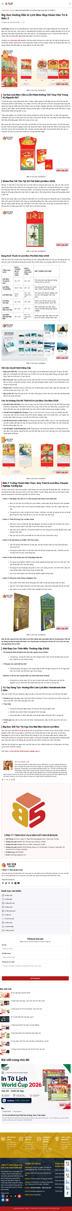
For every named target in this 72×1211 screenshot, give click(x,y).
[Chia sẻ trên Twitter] (7, 780)
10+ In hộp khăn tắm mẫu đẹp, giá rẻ (22, 1017)
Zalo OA (68, 1189)
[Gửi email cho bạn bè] (9, 780)
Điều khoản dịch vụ (61, 1184)
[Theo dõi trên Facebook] (3, 883)
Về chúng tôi (59, 1187)
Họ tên (4, 945)
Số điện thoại (6, 953)
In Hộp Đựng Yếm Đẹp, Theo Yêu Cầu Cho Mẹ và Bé (28, 1001)
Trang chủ (4, 10)
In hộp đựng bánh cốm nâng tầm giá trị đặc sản (26, 1033)
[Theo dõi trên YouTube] (18, 883)
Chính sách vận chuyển (62, 1170)
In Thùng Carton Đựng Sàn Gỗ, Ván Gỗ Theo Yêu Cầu (28, 1049)
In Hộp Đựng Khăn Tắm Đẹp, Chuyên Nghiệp (25, 1025)
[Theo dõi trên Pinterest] (15, 883)
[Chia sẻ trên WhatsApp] (2, 780)
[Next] (67, 1081)
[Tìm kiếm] (70, 4)
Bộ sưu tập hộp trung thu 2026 (20, 993)
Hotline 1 (68, 1165)
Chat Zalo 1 (67, 1171)
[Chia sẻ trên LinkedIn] (14, 780)
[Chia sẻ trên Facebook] (5, 780)
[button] (2, 3)
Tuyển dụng (58, 1191)
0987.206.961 (46, 1188)
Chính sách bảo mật (61, 1173)
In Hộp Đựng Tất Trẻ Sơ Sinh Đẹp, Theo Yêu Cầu (26, 1009)
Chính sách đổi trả (60, 1180)
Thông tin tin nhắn (8, 962)
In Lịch (12, 10)
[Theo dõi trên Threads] (12, 883)
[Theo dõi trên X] (9, 883)
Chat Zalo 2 (67, 1183)
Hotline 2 (67, 1177)
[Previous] (4, 1081)
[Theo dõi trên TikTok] (6, 883)
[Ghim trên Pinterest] (11, 780)
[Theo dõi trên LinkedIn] (3, 1200)
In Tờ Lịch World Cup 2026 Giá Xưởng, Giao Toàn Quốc (23, 1115)
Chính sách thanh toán (62, 1177)
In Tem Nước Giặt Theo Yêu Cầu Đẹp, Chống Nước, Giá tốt (29, 1041)
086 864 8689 (35, 1188)
